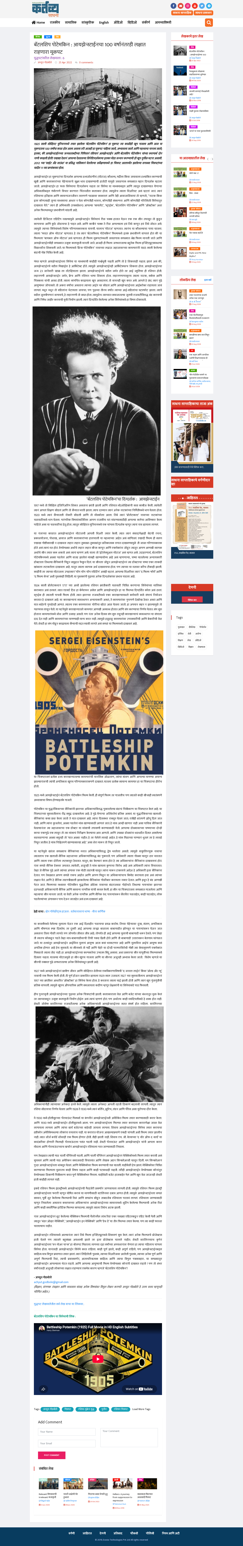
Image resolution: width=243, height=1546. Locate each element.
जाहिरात (87, 1533)
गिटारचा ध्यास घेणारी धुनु (73, 1494)
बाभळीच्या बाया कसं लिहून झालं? (199, 336)
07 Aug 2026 (196, 304)
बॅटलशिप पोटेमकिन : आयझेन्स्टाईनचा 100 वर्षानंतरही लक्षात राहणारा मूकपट (197, 56)
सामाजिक (71, 22)
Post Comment (51, 1455)
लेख (57, 36)
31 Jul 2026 (195, 364)
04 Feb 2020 (196, 80)
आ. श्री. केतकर (196, 302)
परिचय (42, 1479)
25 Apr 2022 (65, 62)
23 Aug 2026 (196, 182)
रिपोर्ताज (203, 627)
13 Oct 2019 (195, 120)
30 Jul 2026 (195, 386)
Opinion (195, 248)
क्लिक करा (192, 600)
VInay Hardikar (197, 259)
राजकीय (55, 22)
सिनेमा (38, 36)
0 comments (86, 62)
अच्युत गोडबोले (44, 62)
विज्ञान (190, 647)
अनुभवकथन (195, 169)
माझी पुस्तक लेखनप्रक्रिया (198, 111)
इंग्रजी (92, 1479)
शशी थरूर (194, 361)
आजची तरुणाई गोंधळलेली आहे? (199, 93)
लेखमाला (201, 647)
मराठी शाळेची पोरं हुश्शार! (46, 1495)
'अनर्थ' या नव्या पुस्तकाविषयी (200, 131)
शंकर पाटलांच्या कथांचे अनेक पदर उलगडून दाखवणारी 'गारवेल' (198, 298)
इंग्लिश (180, 634)
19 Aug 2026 (196, 222)
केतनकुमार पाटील (197, 322)
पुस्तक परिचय (196, 208)
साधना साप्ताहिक (182, 12)
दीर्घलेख (192, 627)
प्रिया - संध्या (193, 193)
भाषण (193, 370)
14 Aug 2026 (196, 262)
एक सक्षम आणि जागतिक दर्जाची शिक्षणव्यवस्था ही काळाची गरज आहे (199, 358)
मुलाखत (181, 627)
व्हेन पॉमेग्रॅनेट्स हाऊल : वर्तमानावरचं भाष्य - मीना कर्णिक (75, 911)
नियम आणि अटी (171, 1533)
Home (40, 22)
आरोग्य (198, 634)
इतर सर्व (207, 280)
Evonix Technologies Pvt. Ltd (116, 1540)
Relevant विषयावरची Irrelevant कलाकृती (146, 1495)
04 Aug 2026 (196, 324)
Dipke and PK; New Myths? (197, 254)
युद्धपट (48, 36)
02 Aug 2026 (196, 344)
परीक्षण (141, 1479)
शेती (189, 634)
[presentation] (207, 159)
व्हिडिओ (132, 22)
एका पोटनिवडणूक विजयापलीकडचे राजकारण (199, 316)
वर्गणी (72, 1533)
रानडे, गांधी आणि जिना (183, 554)
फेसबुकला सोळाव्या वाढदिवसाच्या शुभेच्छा (197, 73)
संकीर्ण (146, 22)
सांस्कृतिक (87, 22)
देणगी (103, 1533)
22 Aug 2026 (196, 202)
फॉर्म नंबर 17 (194, 173)
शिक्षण (180, 640)
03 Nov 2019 (196, 100)
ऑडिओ (118, 22)
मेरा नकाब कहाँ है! (196, 233)
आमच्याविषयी (163, 22)
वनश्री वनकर (195, 180)
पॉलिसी (150, 1533)
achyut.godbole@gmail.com (51, 1282)
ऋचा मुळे (194, 220)
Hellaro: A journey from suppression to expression (98, 1497)
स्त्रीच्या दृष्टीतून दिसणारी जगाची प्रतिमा (198, 214)
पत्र (192, 350)
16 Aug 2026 (196, 242)
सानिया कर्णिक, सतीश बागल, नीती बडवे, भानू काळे (200, 382)
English (104, 22)
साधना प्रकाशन (203, 12)
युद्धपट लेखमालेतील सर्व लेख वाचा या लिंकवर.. (59, 1304)
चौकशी (134, 1533)
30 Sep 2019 (196, 140)
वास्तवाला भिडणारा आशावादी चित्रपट (120, 1495)
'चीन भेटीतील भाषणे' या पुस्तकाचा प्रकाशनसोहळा (198, 376)
